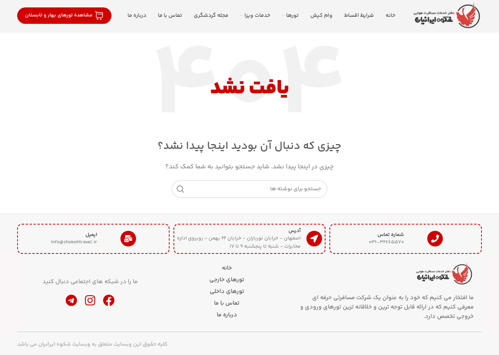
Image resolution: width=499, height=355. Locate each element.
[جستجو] (180, 189)
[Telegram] (71, 300)
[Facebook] (109, 300)
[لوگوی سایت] (446, 15)
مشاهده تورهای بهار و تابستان (58, 15)
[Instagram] (90, 300)
